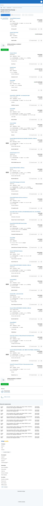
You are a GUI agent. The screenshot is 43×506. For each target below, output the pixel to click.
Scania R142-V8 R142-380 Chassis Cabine (18, 223)
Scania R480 (12, 80)
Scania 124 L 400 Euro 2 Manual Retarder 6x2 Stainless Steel (22, 335)
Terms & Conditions (4, 467)
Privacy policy (3, 469)
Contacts (2, 449)
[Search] (41, 5)
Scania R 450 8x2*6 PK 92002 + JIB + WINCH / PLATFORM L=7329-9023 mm (25, 349)
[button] (41, 1)
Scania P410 (2, 434)
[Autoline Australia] (6, 1)
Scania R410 (2, 420)
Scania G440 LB (13, 279)
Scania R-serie (13, 67)
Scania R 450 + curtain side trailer (16, 293)
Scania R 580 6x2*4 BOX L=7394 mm (17, 167)
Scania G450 (2, 427)
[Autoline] (1, 7)
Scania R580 (12, 108)
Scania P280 (2, 437)
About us (2, 445)
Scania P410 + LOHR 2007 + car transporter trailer (20, 95)
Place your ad (4, 49)
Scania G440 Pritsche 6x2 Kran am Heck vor (18, 197)
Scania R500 (12, 237)
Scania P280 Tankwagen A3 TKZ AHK (17, 182)
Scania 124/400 (13, 123)
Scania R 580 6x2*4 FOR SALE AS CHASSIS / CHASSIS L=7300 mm (23, 138)
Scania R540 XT (13, 322)
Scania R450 (2, 407)
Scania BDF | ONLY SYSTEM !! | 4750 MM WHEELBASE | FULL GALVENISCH (25, 211)
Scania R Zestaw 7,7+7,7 (15, 152)
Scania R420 (2, 414)
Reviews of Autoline (4, 472)
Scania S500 (2, 424)
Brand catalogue (4, 474)
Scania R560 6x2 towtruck (15, 18)
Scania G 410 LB (13, 53)
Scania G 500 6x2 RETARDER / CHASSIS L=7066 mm (20, 265)
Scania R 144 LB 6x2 (14, 32)
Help (2, 447)
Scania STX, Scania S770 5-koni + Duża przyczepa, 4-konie (21, 364)
